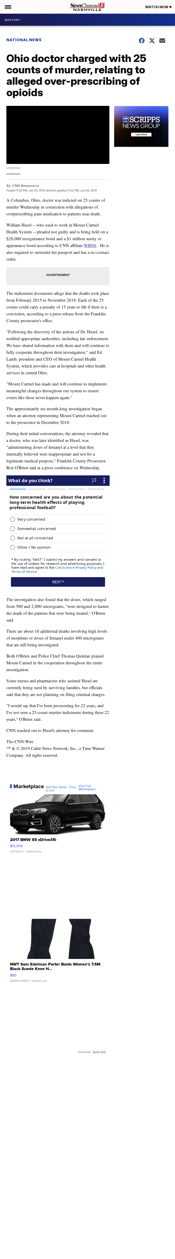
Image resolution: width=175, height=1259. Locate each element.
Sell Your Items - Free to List (61, 789)
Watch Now (157, 7)
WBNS (90, 245)
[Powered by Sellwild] (99, 1052)
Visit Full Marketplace (87, 788)
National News (24, 40)
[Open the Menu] (7, 7)
